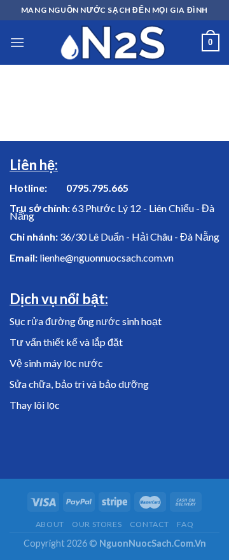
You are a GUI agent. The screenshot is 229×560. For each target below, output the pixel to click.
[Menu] (17, 42)
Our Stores (96, 524)
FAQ (185, 524)
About (50, 524)
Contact (149, 524)
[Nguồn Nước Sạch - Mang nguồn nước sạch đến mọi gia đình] (113, 42)
